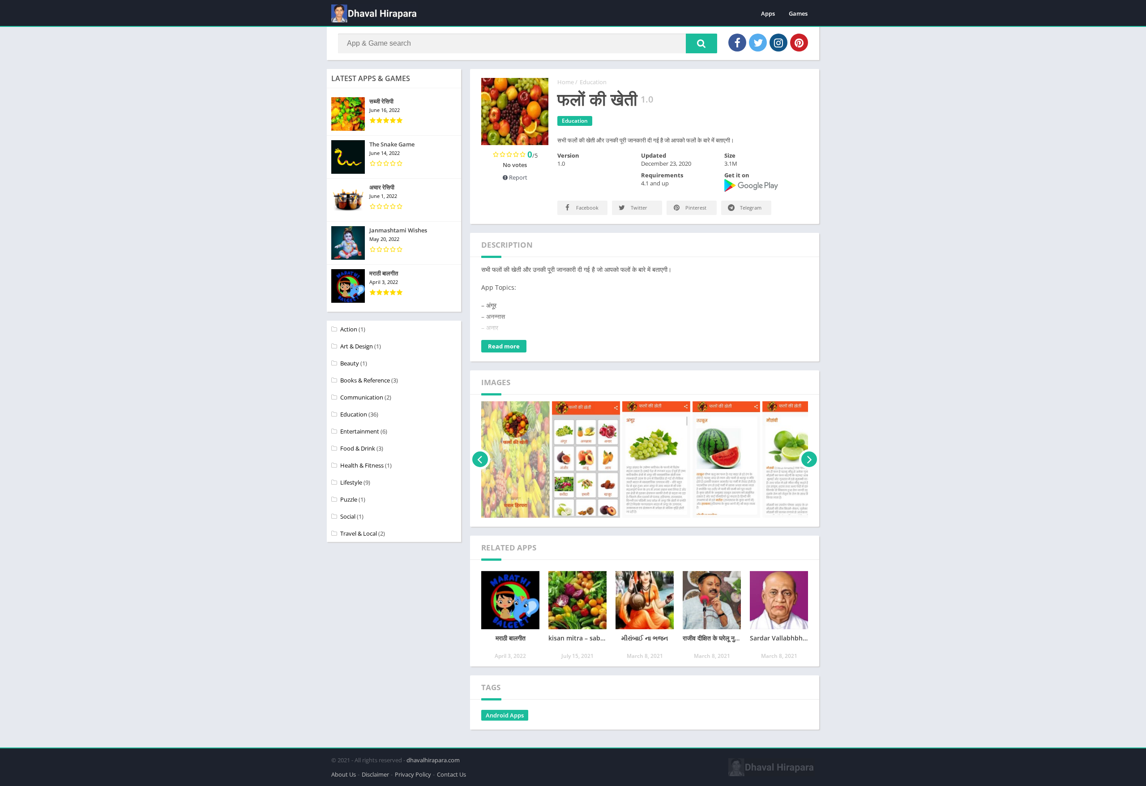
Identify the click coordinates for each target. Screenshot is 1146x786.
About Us (343, 774)
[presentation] (480, 459)
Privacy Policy (413, 774)
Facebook (587, 207)
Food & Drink (357, 448)
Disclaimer (375, 774)
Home (565, 82)
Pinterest (695, 207)
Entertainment (359, 431)
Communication (361, 397)
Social (347, 516)
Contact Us (451, 774)
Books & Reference (365, 380)
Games (798, 13)
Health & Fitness (362, 465)
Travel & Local (358, 533)
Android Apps (505, 715)
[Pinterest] (799, 43)
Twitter (638, 207)
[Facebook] (737, 43)
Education (593, 82)
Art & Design (356, 346)
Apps (768, 13)
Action (348, 329)
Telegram (750, 207)
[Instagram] (778, 43)
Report (517, 177)
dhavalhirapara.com (433, 760)
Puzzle (348, 499)
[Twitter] (758, 43)
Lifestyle (351, 482)
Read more (504, 346)
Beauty (349, 363)
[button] (701, 43)
